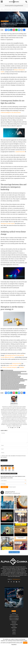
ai (9, 370)
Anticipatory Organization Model (7, 378)
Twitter (4, 367)
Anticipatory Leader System (6, 376)
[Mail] (14, 427)
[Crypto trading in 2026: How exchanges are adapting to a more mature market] (14, 598)
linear (2, 386)
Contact (14, 629)
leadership (18, 385)
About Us (14, 630)
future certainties (4, 383)
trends (9, 389)
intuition (3, 385)
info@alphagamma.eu (16, 579)
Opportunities (14, 627)
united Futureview (15, 389)
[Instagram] (10, 427)
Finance (14, 626)
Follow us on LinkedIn (14, 619)
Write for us (14, 621)
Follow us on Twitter (14, 615)
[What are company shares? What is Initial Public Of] (7, 529)
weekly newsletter (13, 365)
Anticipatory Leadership (16, 376)
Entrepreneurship (7, 9)
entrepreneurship (16, 363)
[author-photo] (14, 399)
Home (2, 9)
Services (14, 633)
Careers (14, 632)
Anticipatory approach (5, 375)
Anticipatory (24, 373)
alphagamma (23, 371)
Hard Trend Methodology (5, 384)
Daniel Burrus (4, 26)
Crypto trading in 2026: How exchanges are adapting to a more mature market (13, 604)
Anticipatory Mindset (5, 377)
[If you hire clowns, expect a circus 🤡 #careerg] (20, 515)
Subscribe (14, 613)
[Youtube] (19, 427)
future (18, 382)
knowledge (10, 385)
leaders (14, 385)
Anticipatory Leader (13, 375)
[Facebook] (9, 427)
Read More (14, 644)
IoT (6, 385)
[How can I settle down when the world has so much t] (20, 543)
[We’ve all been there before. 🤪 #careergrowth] (7, 543)
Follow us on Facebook (14, 616)
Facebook (8, 367)
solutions (23, 386)
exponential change (8, 382)
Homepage (14, 622)
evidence (2, 382)
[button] (26, 1)
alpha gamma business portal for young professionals (10, 371)
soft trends (18, 386)
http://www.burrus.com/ (14, 404)
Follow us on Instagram (14, 618)
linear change (6, 386)
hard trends (13, 384)
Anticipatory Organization (15, 377)
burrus (11, 379)
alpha (12, 370)
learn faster (23, 385)
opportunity (12, 386)
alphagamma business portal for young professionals (10, 372)
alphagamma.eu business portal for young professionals (11, 373)
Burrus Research (16, 379)
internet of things (20, 384)
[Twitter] (16, 427)
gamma (17, 383)
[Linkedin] (12, 427)
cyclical (25, 379)
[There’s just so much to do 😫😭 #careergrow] (20, 529)
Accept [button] (25, 642)
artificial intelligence (5, 379)
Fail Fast (14, 382)
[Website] (17, 427)
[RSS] (19, 581)
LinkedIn (21, 367)
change (21, 379)
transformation (4, 389)
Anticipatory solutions (18, 378)
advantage (6, 370)
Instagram (14, 367)
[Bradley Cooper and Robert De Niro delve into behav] (20, 502)
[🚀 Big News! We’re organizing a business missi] (7, 502)
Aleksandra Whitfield (8, 606)
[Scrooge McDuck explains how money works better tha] (7, 515)
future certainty (12, 383)
